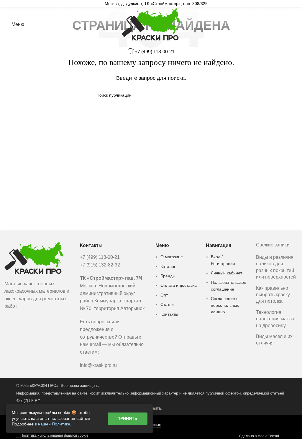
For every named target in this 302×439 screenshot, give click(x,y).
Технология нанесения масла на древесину (275, 319)
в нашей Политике (52, 424)
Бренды (167, 276)
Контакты (169, 314)
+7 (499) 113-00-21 (155, 51)
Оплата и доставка (178, 285)
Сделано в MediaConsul (259, 436)
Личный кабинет (226, 273)
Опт (164, 295)
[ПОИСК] (203, 95)
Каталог (167, 266)
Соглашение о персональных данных (225, 305)
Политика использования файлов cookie (54, 435)
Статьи (167, 304)
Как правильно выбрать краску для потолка (273, 295)
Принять (127, 418)
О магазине (171, 256)
